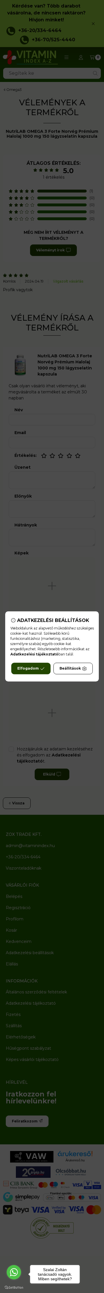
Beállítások (70, 668)
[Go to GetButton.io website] (14, 1287)
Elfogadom (28, 668)
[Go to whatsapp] (14, 1272)
